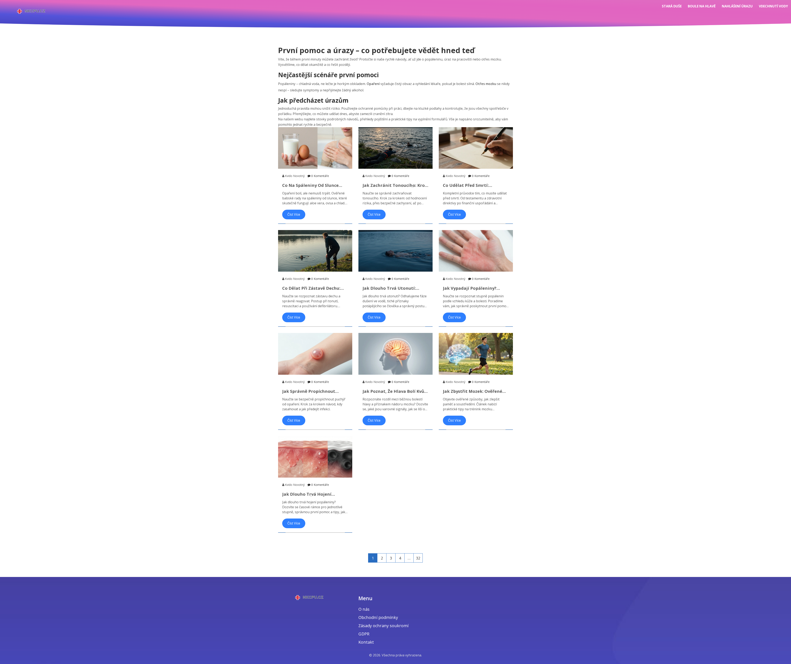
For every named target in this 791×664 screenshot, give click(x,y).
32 (418, 558)
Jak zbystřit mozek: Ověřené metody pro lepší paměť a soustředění (472, 391)
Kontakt (366, 642)
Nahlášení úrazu (737, 6)
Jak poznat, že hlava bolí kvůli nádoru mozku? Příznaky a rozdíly (395, 391)
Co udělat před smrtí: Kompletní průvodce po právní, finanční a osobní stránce (476, 185)
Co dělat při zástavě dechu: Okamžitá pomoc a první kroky (315, 288)
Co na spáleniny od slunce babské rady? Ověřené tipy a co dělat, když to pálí (313, 185)
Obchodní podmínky (378, 617)
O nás (364, 609)
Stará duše (672, 6)
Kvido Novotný (295, 176)
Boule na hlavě (702, 6)
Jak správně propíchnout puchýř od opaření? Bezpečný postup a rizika (313, 391)
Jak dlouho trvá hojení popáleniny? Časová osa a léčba (309, 494)
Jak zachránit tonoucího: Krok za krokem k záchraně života (395, 185)
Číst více (293, 214)
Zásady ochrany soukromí (383, 625)
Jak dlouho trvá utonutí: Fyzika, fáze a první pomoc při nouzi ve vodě (394, 288)
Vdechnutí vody (773, 6)
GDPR (363, 634)
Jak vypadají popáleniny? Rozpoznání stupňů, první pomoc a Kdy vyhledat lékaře (474, 288)
